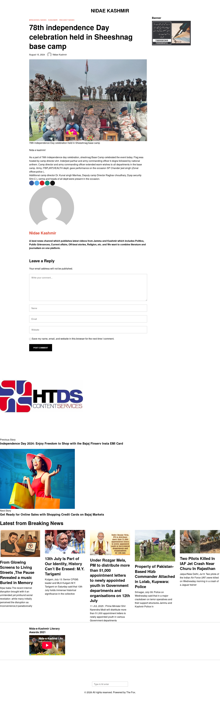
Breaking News (38, 20)
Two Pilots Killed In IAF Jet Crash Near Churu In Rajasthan (197, 563)
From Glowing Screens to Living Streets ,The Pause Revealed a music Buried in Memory (17, 572)
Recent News (67, 20)
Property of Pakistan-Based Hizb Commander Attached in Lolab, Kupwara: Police (155, 576)
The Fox (130, 692)
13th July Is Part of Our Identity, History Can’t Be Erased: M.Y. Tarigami (64, 566)
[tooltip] (173, 2)
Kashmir (53, 20)
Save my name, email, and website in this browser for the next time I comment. (73, 338)
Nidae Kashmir (60, 54)
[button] (124, 684)
